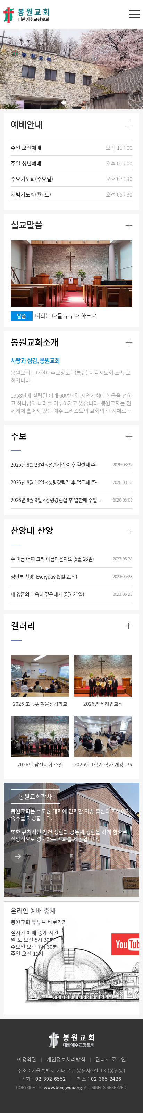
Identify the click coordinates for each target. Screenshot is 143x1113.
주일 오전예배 (26, 147)
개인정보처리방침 (66, 1059)
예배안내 (27, 124)
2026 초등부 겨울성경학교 (40, 703)
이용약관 (26, 1059)
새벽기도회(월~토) (31, 194)
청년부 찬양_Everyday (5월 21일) (44, 576)
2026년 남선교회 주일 (40, 764)
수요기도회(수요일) (32, 179)
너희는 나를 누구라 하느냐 (65, 315)
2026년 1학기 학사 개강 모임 (104, 764)
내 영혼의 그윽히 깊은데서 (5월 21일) (47, 594)
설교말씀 (27, 224)
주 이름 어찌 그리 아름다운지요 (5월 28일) (52, 558)
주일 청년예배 (26, 163)
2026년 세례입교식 (103, 703)
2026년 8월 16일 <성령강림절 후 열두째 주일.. (56, 482)
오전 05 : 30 (119, 194)
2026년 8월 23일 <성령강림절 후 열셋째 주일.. (56, 464)
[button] (55, 102)
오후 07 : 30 (119, 179)
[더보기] (129, 125)
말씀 (21, 315)
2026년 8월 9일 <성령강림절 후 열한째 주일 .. (56, 499)
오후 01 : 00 (119, 163)
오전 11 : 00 (119, 147)
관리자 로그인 (110, 1059)
